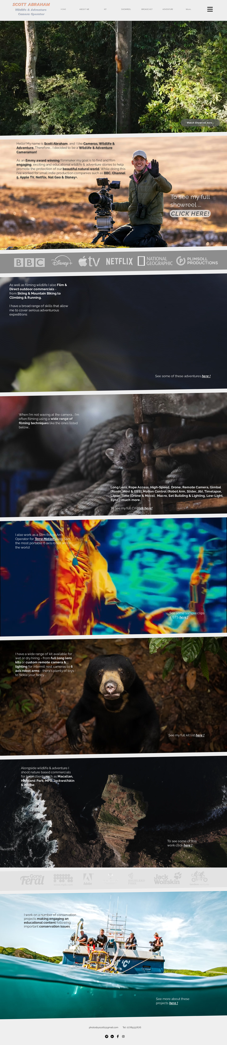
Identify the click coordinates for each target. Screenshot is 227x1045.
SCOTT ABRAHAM (31, 5)
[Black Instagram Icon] (123, 1036)
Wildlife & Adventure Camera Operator (31, 12)
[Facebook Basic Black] (117, 1036)
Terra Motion (45, 539)
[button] (84, 9)
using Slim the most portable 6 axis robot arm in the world (43, 543)
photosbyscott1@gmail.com (103, 1027)
